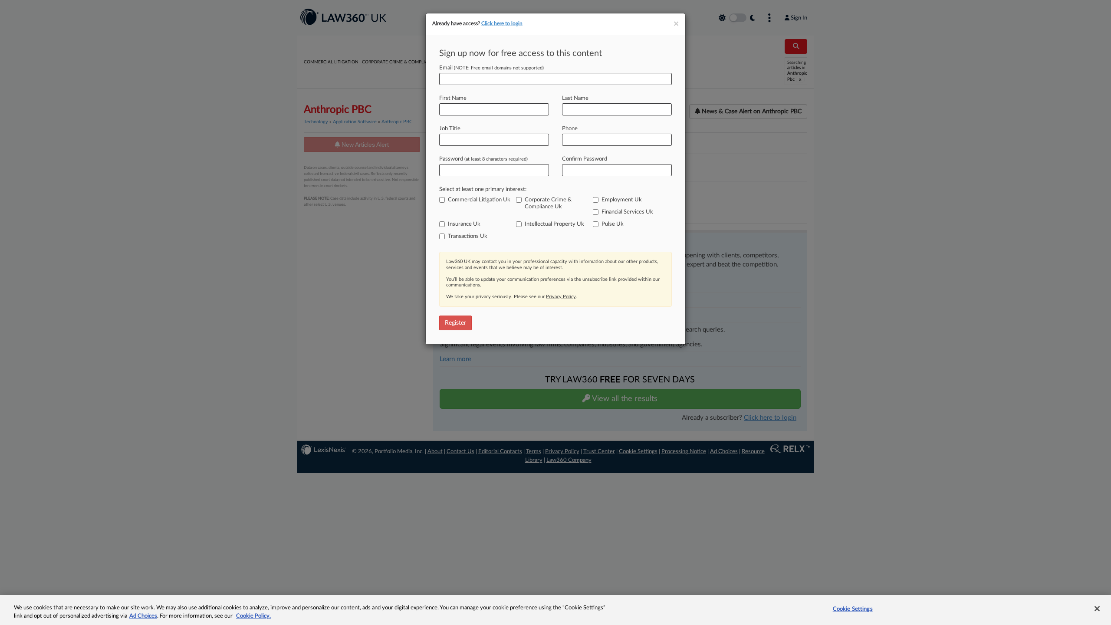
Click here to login (502, 23)
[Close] (1097, 608)
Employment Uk (622, 200)
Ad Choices (143, 616)
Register (455, 323)
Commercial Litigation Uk (479, 200)
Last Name (575, 98)
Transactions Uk (467, 236)
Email (491, 68)
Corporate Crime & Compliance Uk (548, 203)
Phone (570, 129)
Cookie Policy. (253, 616)
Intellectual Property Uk (554, 224)
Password (483, 159)
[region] (555, 610)
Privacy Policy (561, 296)
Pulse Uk (613, 224)
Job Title (449, 129)
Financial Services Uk (627, 212)
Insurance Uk (464, 224)
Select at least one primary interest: (482, 189)
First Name (453, 98)
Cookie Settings (853, 609)
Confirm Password (584, 159)
